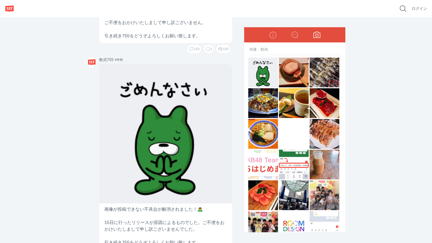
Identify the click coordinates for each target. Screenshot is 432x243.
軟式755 (90, 62)
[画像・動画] (317, 35)
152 (226, 49)
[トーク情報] (272, 35)
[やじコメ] (295, 35)
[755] (9, 8)
